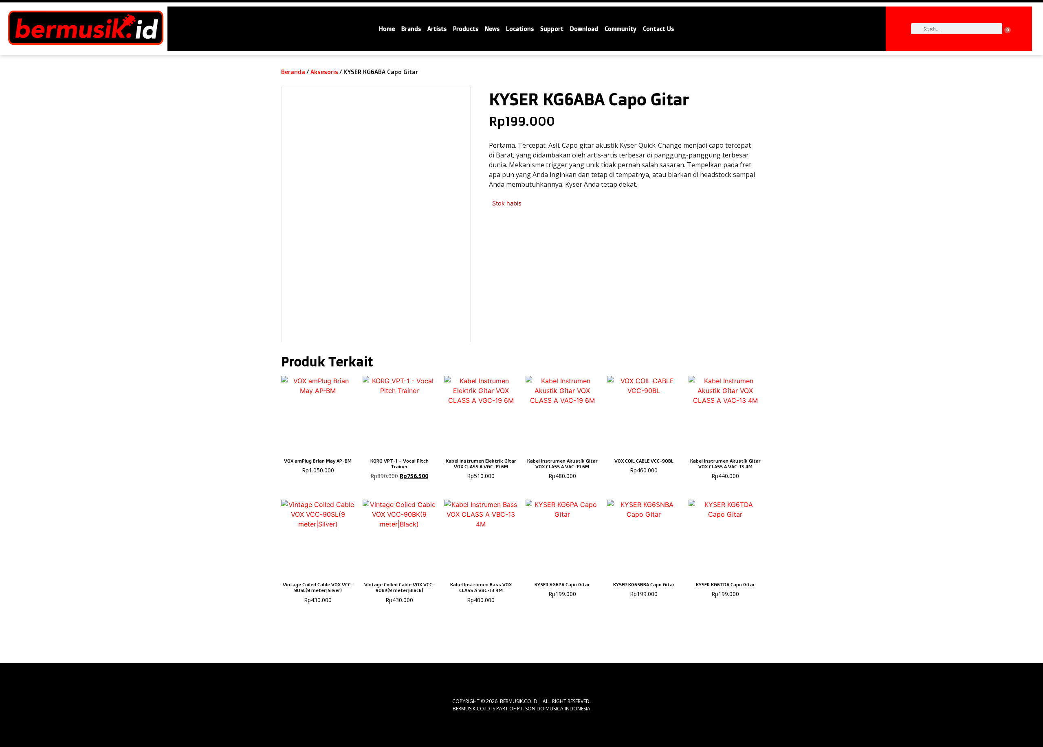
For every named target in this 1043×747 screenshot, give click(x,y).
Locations (520, 29)
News (492, 29)
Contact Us (658, 29)
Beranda (293, 72)
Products (465, 29)
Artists (437, 29)
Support (551, 29)
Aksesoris (324, 72)
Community (620, 29)
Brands (411, 29)
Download (584, 29)
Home (387, 29)
